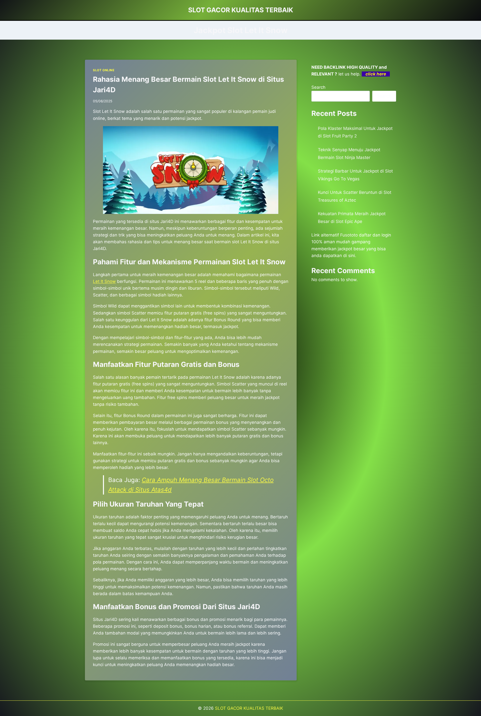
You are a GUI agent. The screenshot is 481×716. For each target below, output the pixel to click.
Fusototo (349, 234)
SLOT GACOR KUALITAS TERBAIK (249, 708)
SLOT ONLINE (103, 70)
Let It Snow (104, 281)
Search (318, 87)
